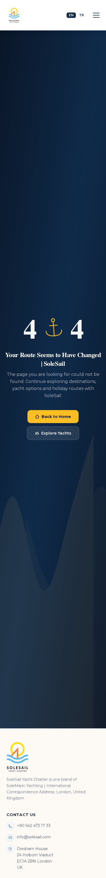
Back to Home (56, 416)
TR (81, 15)
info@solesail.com (34, 837)
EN (71, 15)
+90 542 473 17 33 (34, 825)
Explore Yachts (56, 433)
